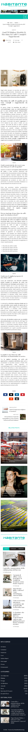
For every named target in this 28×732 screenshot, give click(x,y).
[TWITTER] (11, 394)
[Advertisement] (14, 56)
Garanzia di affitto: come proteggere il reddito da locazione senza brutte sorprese (18, 579)
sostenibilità (4, 228)
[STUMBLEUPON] (11, 399)
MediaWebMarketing (19, 729)
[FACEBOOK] (5, 394)
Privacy (3, 664)
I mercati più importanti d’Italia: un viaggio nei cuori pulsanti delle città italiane (13, 457)
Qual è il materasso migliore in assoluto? (17, 409)
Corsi (2, 655)
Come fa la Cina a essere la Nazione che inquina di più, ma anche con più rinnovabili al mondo (12, 524)
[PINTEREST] (22, 394)
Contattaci (3, 649)
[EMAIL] (17, 398)
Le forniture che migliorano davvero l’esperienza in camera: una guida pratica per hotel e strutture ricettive (19, 618)
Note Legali (4, 661)
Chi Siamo (3, 646)
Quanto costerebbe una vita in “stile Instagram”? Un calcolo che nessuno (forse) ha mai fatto (13, 491)
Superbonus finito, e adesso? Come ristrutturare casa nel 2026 (18, 720)
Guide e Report (5, 658)
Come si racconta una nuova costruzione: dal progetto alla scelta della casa (19, 604)
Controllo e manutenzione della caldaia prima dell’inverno (13, 569)
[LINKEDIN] (17, 394)
